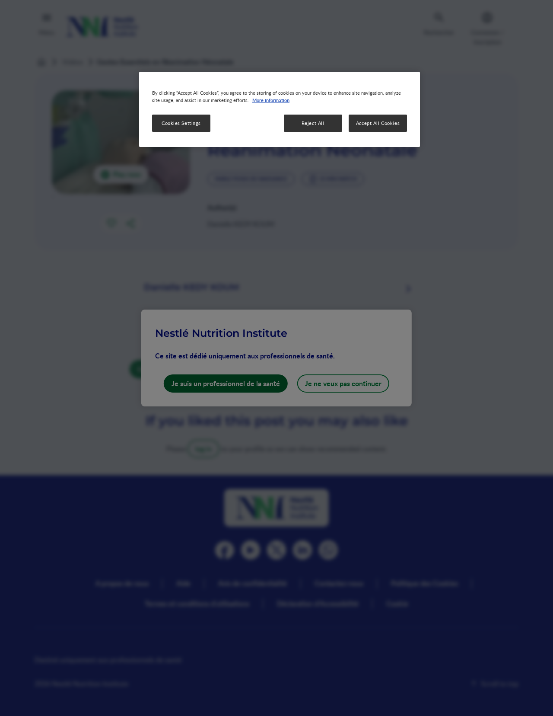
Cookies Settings (181, 123)
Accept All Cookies (378, 123)
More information (270, 99)
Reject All (313, 123)
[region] (279, 109)
